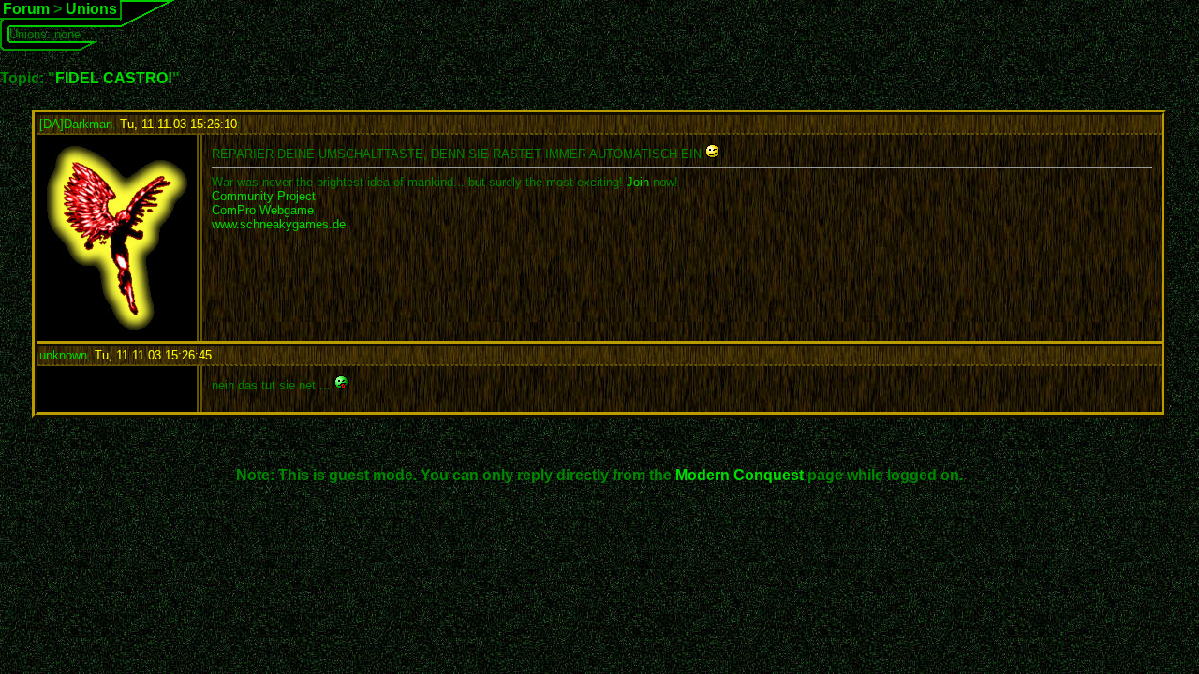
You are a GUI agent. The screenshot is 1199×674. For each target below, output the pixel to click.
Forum (26, 9)
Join (638, 182)
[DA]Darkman (75, 124)
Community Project (264, 196)
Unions (91, 9)
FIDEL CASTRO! (113, 78)
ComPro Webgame (263, 210)
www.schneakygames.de (279, 224)
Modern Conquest (739, 475)
